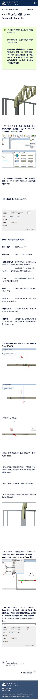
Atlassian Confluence (23, 696)
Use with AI (30, 9)
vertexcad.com (6, 690)
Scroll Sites (12, 696)
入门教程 (4, 9)
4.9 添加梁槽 (15, 9)
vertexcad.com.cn (7, 688)
